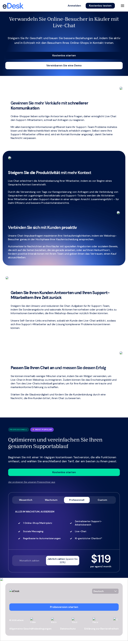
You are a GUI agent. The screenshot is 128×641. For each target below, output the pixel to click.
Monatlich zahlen (29, 560)
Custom (102, 499)
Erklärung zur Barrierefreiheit (101, 628)
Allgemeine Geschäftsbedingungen (30, 628)
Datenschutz (68, 628)
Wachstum (51, 499)
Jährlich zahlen (63, 560)
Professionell (76, 499)
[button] (74, 5)
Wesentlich (25, 499)
